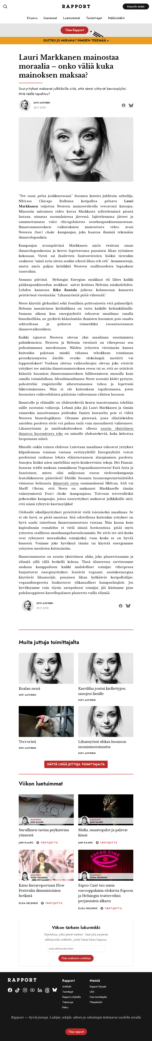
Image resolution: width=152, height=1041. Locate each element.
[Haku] (27, 6)
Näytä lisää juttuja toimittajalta (76, 764)
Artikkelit (66, 986)
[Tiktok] (17, 990)
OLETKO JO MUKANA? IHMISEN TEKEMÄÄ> (76, 40)
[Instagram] (25, 990)
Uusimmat (50, 18)
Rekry (65, 1007)
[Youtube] (32, 990)
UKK (92, 992)
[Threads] (47, 990)
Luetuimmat (71, 18)
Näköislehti (116, 18)
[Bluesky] (54, 990)
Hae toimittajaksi (98, 997)
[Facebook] (10, 990)
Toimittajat (94, 18)
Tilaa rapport (76, 1032)
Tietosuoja (67, 1002)
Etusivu (32, 18)
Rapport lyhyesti (98, 986)
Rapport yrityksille (71, 997)
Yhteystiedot (96, 1002)
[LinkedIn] (40, 990)
